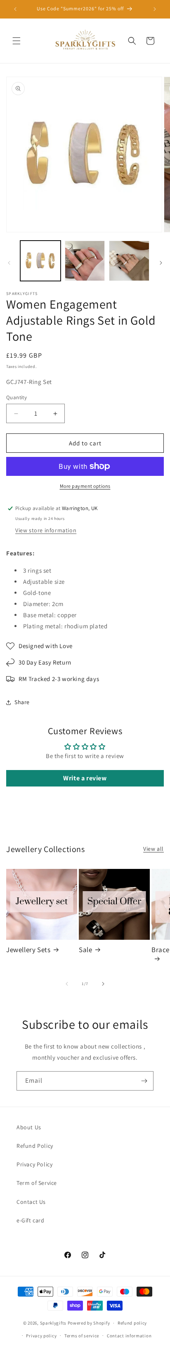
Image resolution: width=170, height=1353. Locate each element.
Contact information (129, 1336)
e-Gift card (31, 1220)
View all (153, 848)
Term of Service (37, 1183)
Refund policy (132, 1323)
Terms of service (81, 1336)
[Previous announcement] (15, 9)
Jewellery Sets (28, 949)
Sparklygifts (53, 1323)
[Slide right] (161, 263)
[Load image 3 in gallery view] (129, 261)
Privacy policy (41, 1336)
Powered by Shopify (89, 1323)
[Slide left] (9, 263)
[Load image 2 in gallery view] (85, 261)
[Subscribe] (144, 1081)
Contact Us (31, 1202)
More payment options (85, 486)
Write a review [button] (84, 778)
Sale (85, 949)
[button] (16, 41)
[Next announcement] (155, 9)
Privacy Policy (34, 1164)
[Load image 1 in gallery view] (40, 261)
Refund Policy (35, 1145)
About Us (29, 1127)
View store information (45, 530)
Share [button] (22, 702)
